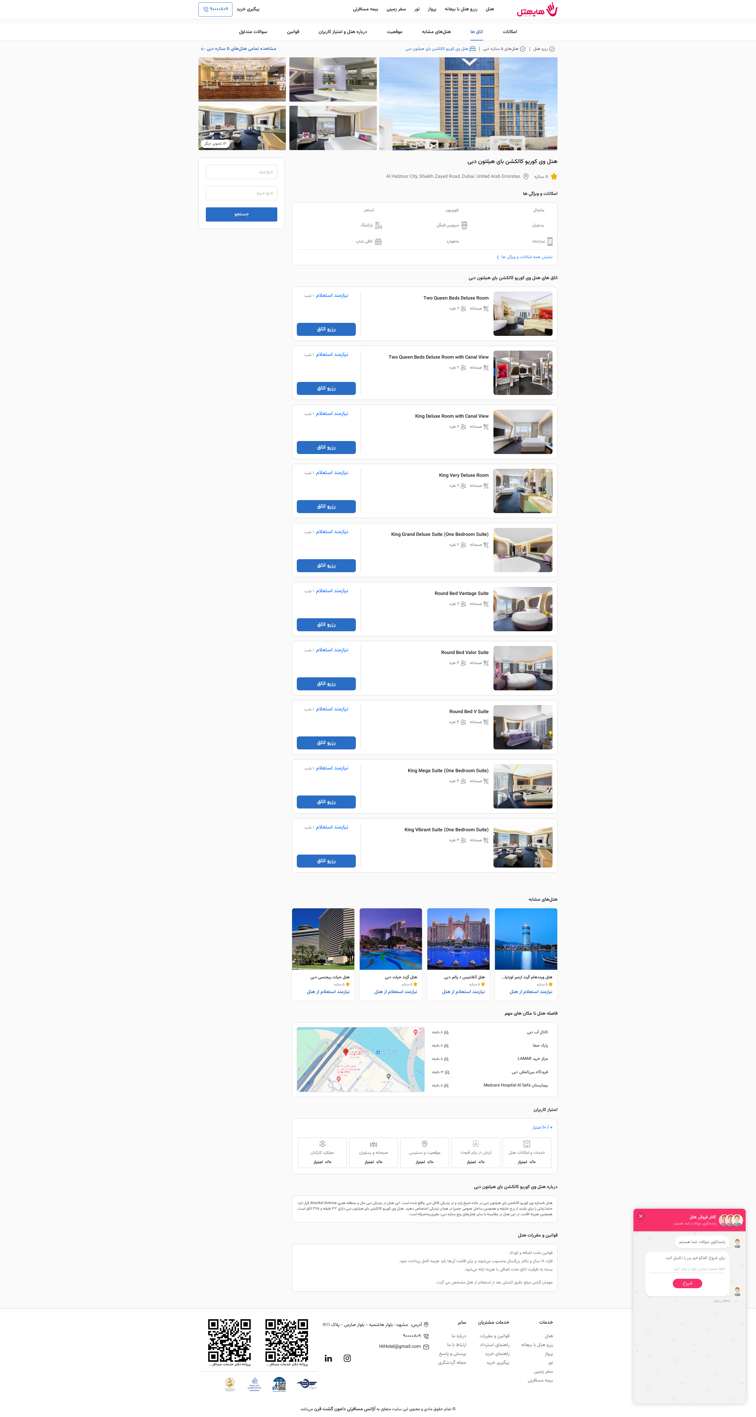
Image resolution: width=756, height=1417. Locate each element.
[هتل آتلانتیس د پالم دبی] (458, 954)
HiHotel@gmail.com (400, 1347)
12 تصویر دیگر (215, 144)
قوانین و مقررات (494, 1336)
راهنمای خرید (497, 1354)
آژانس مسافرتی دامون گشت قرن (344, 1409)
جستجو (241, 214)
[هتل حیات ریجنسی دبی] (323, 954)
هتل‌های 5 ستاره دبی (501, 49)
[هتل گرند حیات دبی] (390, 954)
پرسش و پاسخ (452, 1354)
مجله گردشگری (452, 1362)
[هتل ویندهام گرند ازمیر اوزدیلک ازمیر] (526, 954)
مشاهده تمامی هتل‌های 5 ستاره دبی (241, 49)
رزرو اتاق (326, 329)
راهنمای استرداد (494, 1345)
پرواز (432, 9)
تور (417, 9)
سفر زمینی (396, 9)
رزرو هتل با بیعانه (461, 9)
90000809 (219, 9)
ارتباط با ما (456, 1345)
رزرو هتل (540, 49)
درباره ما (459, 1336)
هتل (490, 9)
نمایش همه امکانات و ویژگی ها (527, 257)
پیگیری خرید (248, 9)
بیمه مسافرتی (365, 9)
